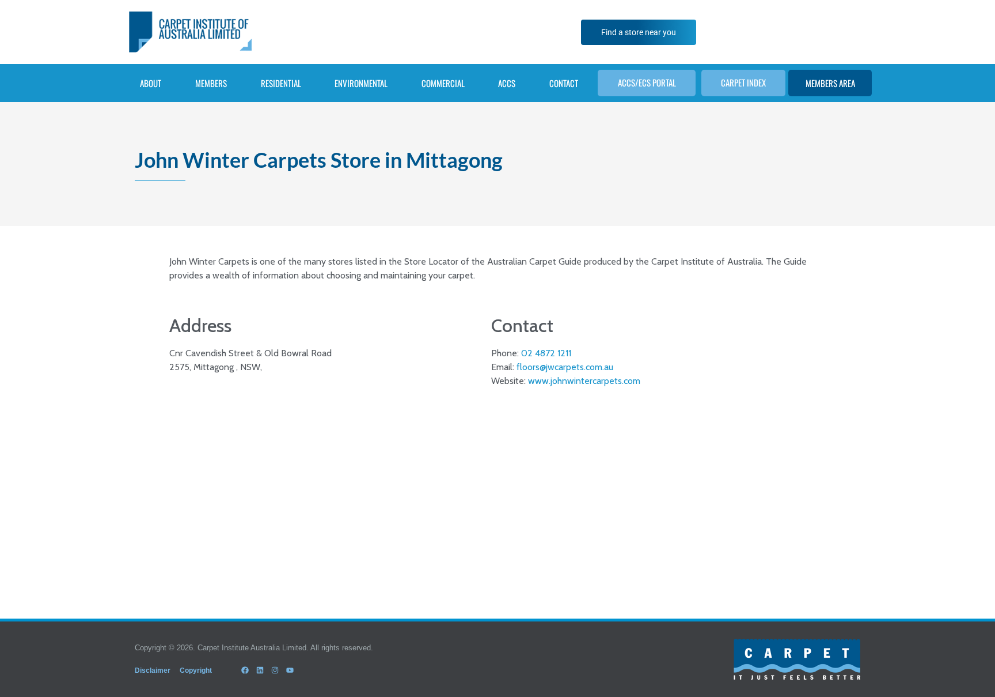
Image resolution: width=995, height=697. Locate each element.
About (150, 83)
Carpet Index (743, 82)
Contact (563, 83)
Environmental (361, 83)
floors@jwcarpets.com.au (565, 366)
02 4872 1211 (546, 353)
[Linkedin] (260, 670)
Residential (281, 83)
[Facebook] (245, 670)
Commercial (443, 83)
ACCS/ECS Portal (647, 82)
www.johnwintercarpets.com (584, 380)
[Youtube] (290, 670)
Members (211, 83)
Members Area (830, 83)
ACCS (506, 83)
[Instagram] (274, 670)
